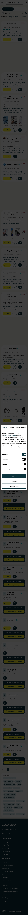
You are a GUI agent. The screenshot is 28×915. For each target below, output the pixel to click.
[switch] (24, 459)
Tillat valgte (14, 481)
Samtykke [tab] (4, 427)
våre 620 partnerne (10, 435)
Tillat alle (14, 476)
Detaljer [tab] (11, 427)
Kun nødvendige (14, 486)
